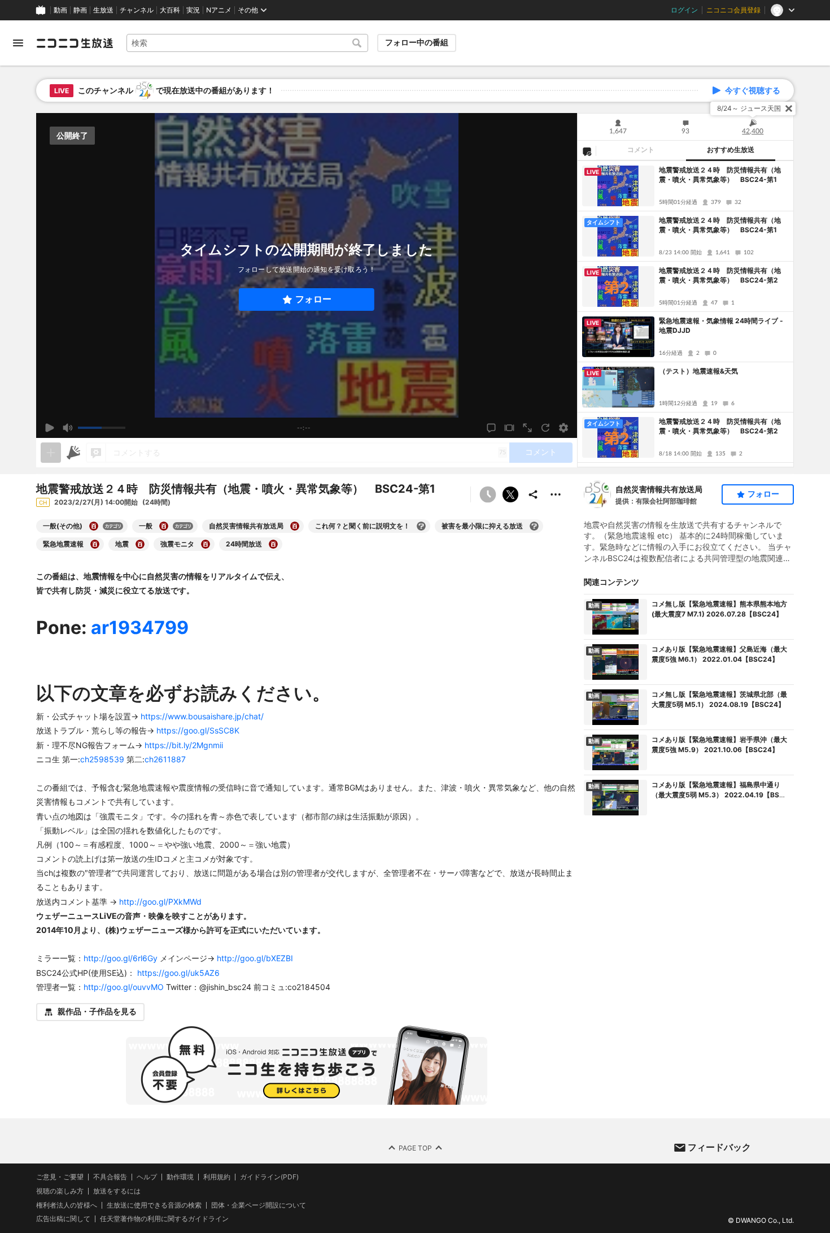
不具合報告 (110, 1177)
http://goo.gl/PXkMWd (160, 901)
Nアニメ (218, 10)
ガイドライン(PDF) (269, 1177)
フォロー (313, 299)
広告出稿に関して (63, 1218)
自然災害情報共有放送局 (658, 489)
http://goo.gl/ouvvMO (124, 987)
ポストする (510, 494)
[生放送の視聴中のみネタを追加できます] (51, 452)
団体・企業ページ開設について (258, 1205)
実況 (193, 10)
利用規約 (216, 1177)
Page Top (415, 1147)
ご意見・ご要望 (60, 1177)
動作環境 (180, 1177)
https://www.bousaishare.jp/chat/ (202, 716)
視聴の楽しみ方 (60, 1191)
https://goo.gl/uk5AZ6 (178, 973)
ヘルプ (147, 1177)
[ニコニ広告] (73, 452)
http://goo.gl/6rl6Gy (121, 958)
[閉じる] (789, 108)
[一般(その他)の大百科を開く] (93, 526)
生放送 (103, 10)
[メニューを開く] (18, 43)
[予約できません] (488, 494)
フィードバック (719, 1147)
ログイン (684, 10)
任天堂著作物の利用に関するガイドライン (164, 1218)
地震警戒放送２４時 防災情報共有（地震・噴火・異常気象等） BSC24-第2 (720, 275)
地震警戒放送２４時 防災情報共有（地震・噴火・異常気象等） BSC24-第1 (720, 175)
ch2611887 (165, 759)
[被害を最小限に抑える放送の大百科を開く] (534, 526)
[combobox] (247, 43)
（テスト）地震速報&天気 (698, 371)
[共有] (533, 494)
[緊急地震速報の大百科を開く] (94, 544)
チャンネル (137, 10)
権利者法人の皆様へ (66, 1205)
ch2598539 (102, 759)
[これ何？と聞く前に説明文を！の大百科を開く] (421, 526)
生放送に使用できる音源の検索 (154, 1205)
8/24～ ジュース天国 (749, 108)
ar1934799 (140, 628)
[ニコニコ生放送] (74, 43)
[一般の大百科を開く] (163, 526)
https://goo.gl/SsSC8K (197, 730)
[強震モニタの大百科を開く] (205, 544)
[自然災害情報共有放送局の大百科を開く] (294, 526)
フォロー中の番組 (416, 42)
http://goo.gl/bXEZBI (255, 958)
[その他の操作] (555, 494)
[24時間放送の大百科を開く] (273, 544)
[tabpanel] (685, 314)
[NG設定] (587, 150)
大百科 (170, 10)
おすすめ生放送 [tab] (730, 150)
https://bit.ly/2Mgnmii (184, 745)
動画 (60, 10)
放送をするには (117, 1191)
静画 (80, 10)
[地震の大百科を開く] (140, 544)
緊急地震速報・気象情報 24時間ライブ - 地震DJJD (721, 325)
